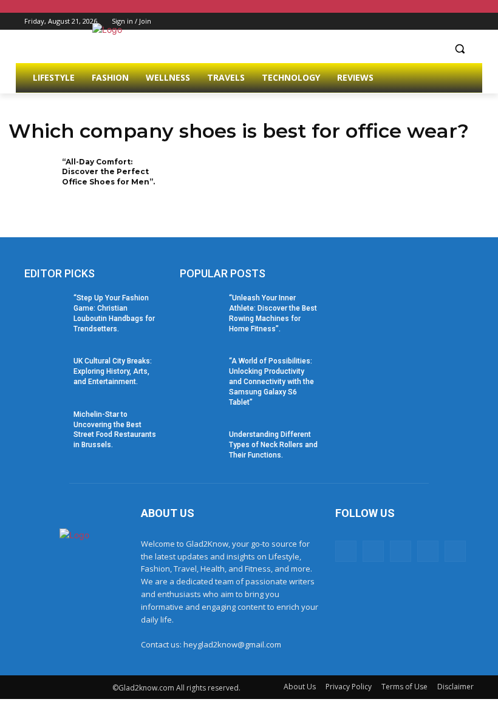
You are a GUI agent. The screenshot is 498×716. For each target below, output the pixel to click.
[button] (459, 49)
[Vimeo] (450, 22)
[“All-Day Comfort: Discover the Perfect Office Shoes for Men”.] (31, 177)
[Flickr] (400, 551)
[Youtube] (467, 22)
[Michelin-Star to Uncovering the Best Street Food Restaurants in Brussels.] (45, 424)
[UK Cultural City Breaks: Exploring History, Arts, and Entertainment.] (45, 370)
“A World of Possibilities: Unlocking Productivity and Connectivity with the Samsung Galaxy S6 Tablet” (271, 381)
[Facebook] (399, 22)
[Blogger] (345, 551)
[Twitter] (433, 22)
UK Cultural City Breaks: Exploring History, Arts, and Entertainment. (112, 371)
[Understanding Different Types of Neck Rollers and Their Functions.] (200, 444)
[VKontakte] (455, 551)
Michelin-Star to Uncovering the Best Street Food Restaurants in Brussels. (114, 429)
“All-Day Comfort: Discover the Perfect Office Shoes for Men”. (108, 172)
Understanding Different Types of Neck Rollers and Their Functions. (273, 444)
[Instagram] (416, 22)
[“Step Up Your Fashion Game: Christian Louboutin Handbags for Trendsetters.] (45, 307)
